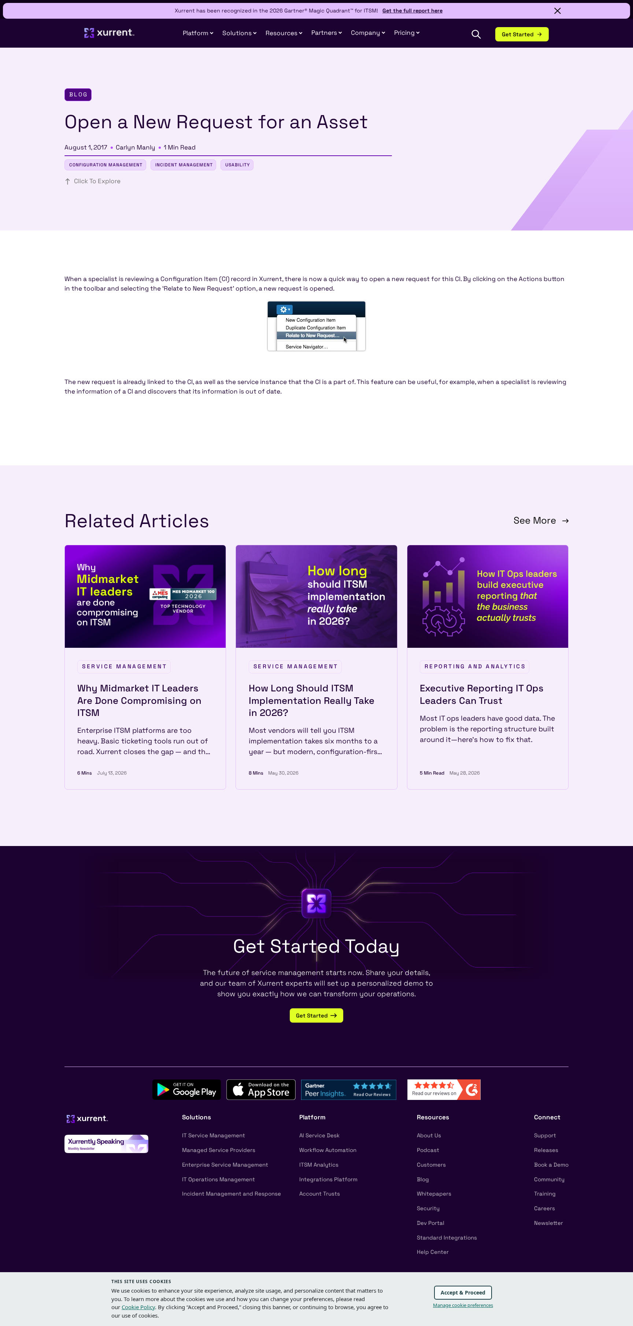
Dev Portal (430, 1222)
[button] (327, 33)
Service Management (124, 666)
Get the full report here (412, 10)
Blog (423, 1179)
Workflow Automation (327, 1149)
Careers (544, 1208)
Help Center (433, 1251)
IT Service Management (213, 1135)
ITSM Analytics (318, 1164)
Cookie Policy (138, 1307)
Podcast (428, 1149)
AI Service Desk (319, 1135)
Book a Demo (551, 1164)
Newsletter (548, 1222)
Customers (431, 1164)
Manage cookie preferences (463, 1305)
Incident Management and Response (231, 1193)
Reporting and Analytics (475, 666)
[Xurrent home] (109, 36)
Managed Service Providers (218, 1149)
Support (545, 1135)
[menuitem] (198, 33)
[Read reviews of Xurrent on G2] (444, 1089)
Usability (237, 165)
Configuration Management (105, 165)
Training (545, 1193)
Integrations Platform (328, 1179)
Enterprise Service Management (225, 1164)
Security (428, 1208)
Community (549, 1179)
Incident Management (184, 165)
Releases (546, 1149)
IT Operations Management (218, 1179)
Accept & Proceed (463, 1292)
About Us (429, 1135)
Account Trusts (319, 1193)
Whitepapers (434, 1193)
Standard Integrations (447, 1237)
